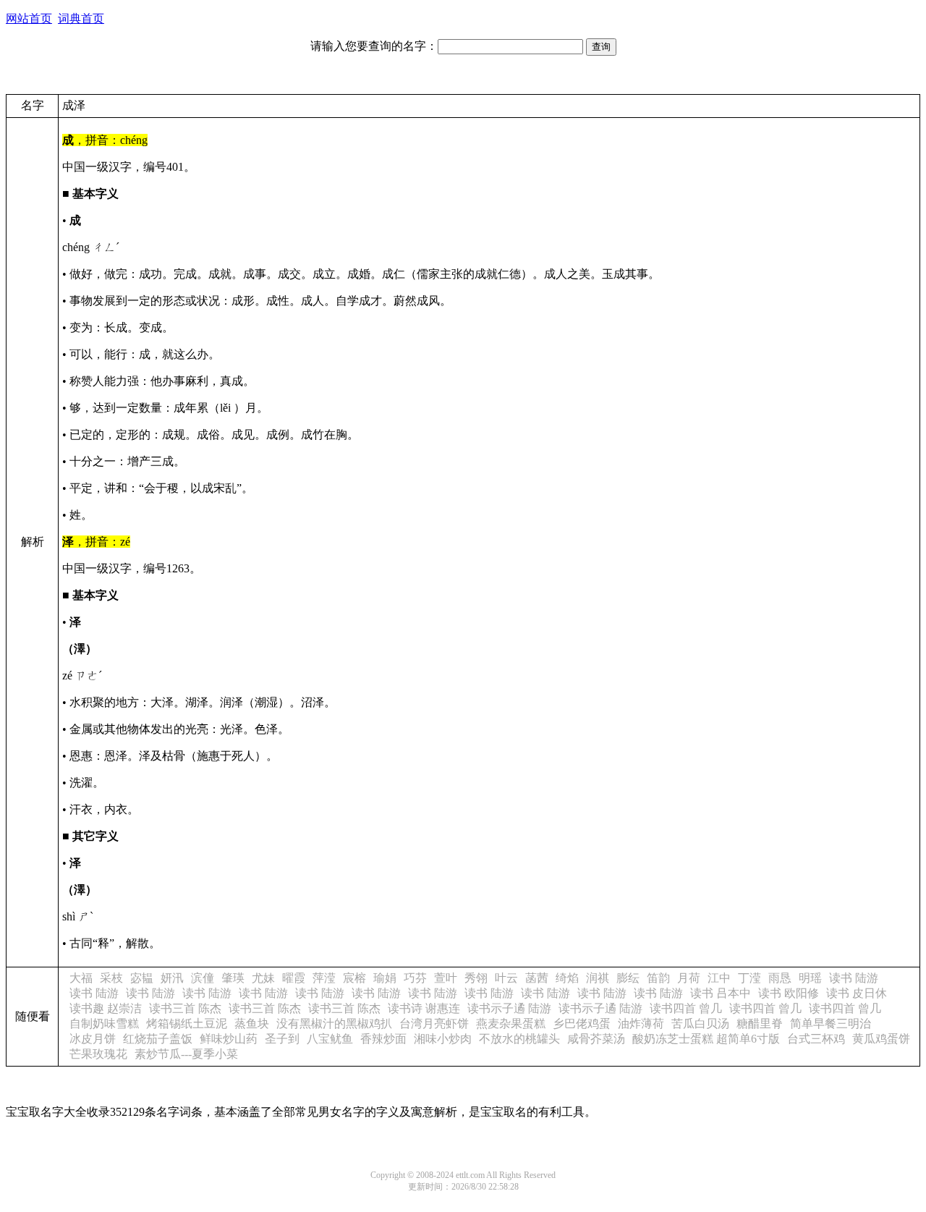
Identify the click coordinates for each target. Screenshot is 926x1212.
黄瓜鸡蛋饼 (881, 1039)
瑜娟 (384, 978)
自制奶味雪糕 (104, 1023)
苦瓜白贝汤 (700, 1023)
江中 (719, 978)
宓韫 (141, 978)
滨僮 (202, 978)
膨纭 (628, 978)
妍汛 (172, 978)
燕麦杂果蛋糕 (510, 1023)
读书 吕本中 (720, 993)
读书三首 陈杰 (185, 1008)
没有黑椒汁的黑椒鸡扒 (334, 1023)
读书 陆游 (853, 978)
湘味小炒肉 (443, 1039)
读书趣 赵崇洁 (105, 1008)
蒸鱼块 (251, 1023)
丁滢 (749, 978)
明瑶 (810, 978)
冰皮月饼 (92, 1039)
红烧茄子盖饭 (157, 1039)
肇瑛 (233, 978)
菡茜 (536, 978)
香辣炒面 (383, 1039)
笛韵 (658, 978)
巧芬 (415, 978)
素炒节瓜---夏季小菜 (186, 1054)
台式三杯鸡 (816, 1039)
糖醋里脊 (759, 1023)
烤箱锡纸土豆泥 (186, 1023)
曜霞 (293, 978)
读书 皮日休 (856, 993)
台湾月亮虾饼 (434, 1023)
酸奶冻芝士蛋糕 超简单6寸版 (706, 1039)
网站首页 (29, 18)
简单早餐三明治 (830, 1023)
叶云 (506, 978)
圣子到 (282, 1039)
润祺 (597, 978)
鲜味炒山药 (229, 1039)
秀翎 (476, 978)
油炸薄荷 (641, 1023)
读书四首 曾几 (686, 1008)
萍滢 (324, 978)
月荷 (688, 978)
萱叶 (445, 978)
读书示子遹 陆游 (509, 1008)
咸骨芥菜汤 (596, 1039)
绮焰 (567, 978)
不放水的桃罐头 (519, 1039)
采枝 (111, 978)
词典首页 (81, 18)
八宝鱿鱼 (330, 1039)
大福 (81, 978)
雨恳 (779, 978)
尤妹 (263, 978)
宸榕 (354, 978)
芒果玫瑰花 (98, 1054)
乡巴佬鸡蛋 (582, 1023)
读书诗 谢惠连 (424, 1008)
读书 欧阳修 (788, 993)
